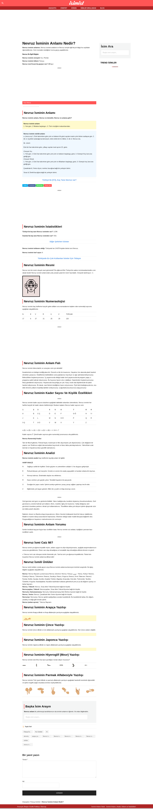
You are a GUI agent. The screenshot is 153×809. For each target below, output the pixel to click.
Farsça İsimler (28, 732)
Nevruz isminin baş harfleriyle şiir (69, 736)
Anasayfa (25, 802)
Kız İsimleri (38, 732)
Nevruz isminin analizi (47, 736)
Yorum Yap (48, 185)
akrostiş (26, 736)
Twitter (25, 185)
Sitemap (43, 806)
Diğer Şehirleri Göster (59, 242)
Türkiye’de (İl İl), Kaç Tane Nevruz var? (59, 180)
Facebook (32, 185)
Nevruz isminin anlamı (58, 736)
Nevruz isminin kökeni (80, 736)
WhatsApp (40, 185)
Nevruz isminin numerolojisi (90, 736)
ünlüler (26, 740)
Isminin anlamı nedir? (76, 3)
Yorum (25, 759)
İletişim (26, 806)
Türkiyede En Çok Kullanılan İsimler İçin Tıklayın (59, 258)
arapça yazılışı (36, 736)
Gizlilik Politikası (35, 806)
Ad (23, 781)
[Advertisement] (76, 26)
